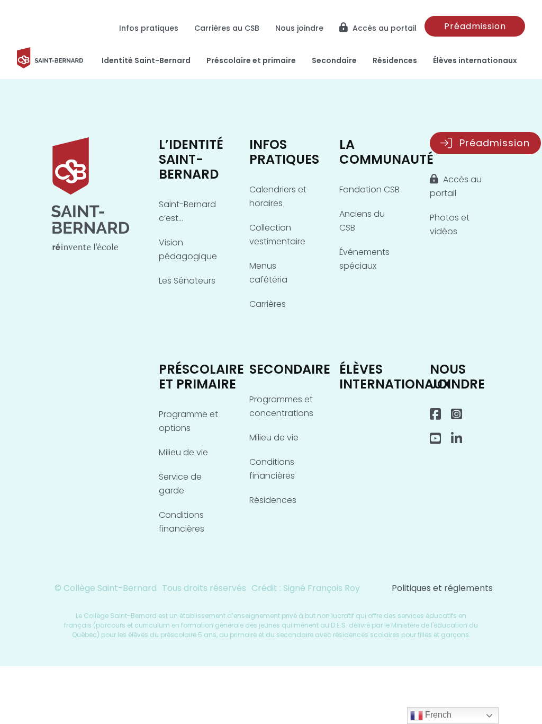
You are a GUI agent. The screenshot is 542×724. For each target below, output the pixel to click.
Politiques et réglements (442, 588)
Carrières (267, 304)
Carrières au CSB (226, 28)
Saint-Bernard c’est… (187, 211)
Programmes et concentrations (281, 406)
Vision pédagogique (188, 249)
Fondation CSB (369, 189)
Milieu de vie (183, 452)
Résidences (395, 60)
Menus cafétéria (268, 273)
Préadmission (475, 26)
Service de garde (180, 484)
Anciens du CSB (362, 221)
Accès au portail (383, 28)
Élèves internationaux (475, 60)
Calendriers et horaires (277, 196)
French (437, 714)
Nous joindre (299, 28)
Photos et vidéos (449, 224)
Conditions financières (181, 522)
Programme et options (188, 421)
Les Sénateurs (187, 281)
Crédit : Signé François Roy (305, 588)
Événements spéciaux (364, 259)
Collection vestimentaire (277, 235)
